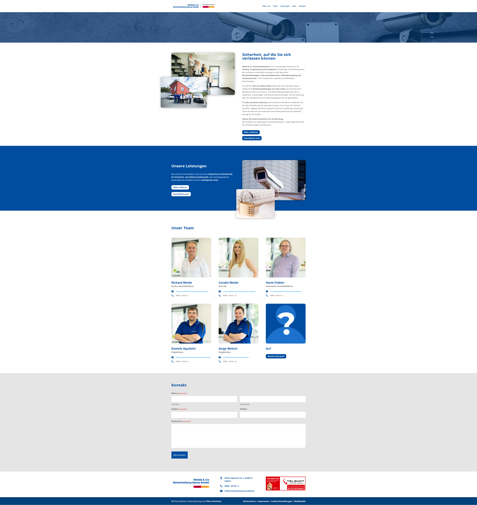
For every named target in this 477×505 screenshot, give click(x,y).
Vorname (175, 404)
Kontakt (302, 6)
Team (275, 6)
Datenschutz (249, 501)
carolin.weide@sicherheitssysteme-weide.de (239, 291)
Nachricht (181, 421)
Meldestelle (300, 501)
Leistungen (285, 6)
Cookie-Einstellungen (281, 501)
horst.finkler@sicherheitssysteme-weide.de (286, 291)
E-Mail (179, 409)
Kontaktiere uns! (252, 138)
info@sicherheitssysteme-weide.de (236, 357)
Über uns (266, 6)
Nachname (245, 404)
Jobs (294, 6)
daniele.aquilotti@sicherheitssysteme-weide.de (193, 357)
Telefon (243, 409)
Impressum (263, 501)
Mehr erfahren (251, 132)
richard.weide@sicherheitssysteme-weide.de (192, 291)
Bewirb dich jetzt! (276, 356)
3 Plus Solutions (213, 501)
